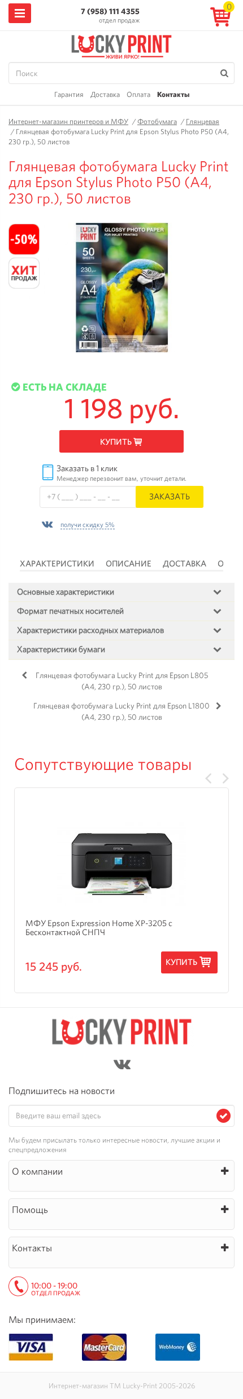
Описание (128, 563)
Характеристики (57, 563)
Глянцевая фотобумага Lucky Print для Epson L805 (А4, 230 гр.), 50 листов (122, 681)
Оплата (138, 94)
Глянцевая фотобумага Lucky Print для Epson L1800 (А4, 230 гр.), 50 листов (121, 711)
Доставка (105, 94)
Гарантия (69, 94)
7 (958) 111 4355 (110, 11)
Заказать (169, 496)
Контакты (173, 94)
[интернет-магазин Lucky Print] (121, 45)
